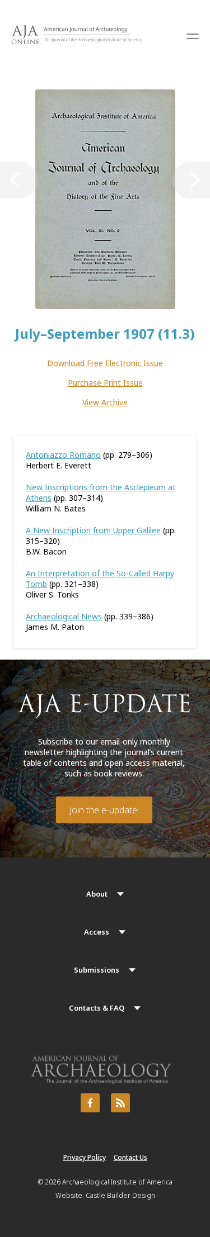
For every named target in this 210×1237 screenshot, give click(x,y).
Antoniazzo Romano (63, 454)
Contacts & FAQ (96, 1008)
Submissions (96, 970)
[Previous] (19, 180)
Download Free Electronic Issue (105, 363)
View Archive (105, 402)
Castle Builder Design (120, 1195)
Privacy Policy (84, 1157)
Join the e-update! (104, 810)
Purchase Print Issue (105, 382)
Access (96, 932)
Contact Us (130, 1157)
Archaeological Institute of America (117, 1182)
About (97, 894)
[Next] (191, 180)
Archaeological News (64, 616)
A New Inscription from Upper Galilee (93, 530)
